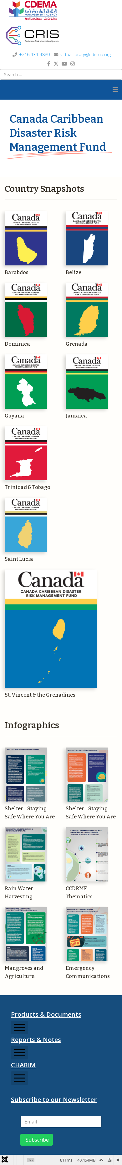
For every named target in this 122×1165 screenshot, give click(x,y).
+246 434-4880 (34, 54)
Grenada (77, 344)
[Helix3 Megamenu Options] (115, 90)
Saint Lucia (19, 559)
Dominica (17, 344)
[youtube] (64, 63)
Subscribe (36, 1139)
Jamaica (76, 416)
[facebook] (48, 63)
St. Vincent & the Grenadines (40, 695)
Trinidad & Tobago (27, 487)
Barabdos (16, 272)
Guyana (14, 416)
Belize (73, 272)
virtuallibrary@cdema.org (85, 54)
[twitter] (55, 63)
